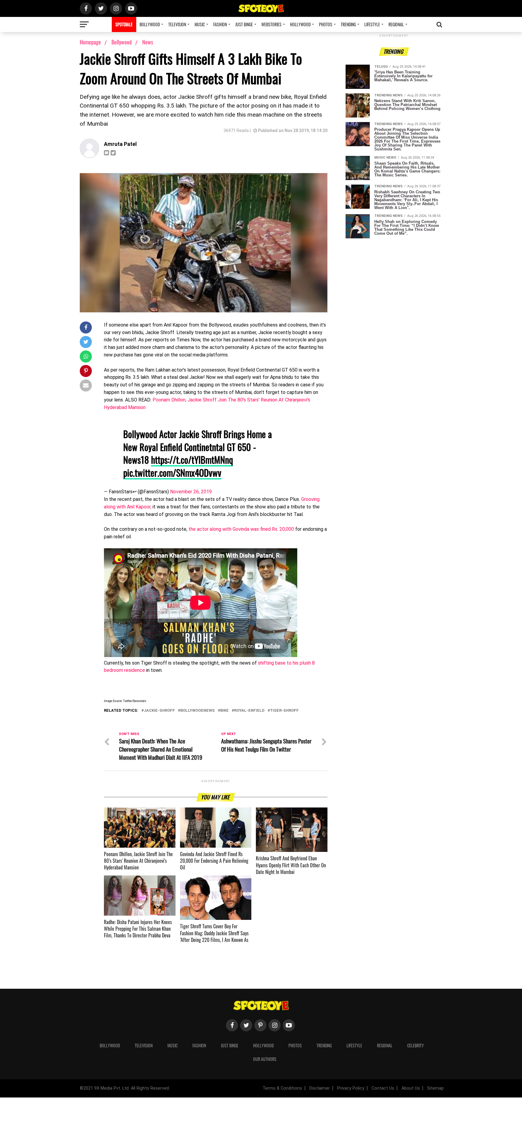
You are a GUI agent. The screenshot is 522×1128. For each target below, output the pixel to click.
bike (224, 711)
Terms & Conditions (282, 1088)
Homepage (90, 42)
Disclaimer (319, 1088)
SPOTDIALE (124, 24)
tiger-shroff (284, 711)
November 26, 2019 (191, 492)
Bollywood (150, 24)
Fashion (220, 24)
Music (200, 24)
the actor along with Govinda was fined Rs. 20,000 (241, 529)
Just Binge (244, 24)
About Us (410, 1088)
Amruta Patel (120, 144)
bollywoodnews (197, 711)
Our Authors (264, 1059)
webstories (271, 24)
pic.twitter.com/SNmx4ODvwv (172, 472)
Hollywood (300, 24)
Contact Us (383, 1088)
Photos (325, 24)
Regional (396, 24)
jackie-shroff (159, 711)
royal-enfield (249, 711)
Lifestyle (372, 24)
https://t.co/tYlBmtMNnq (192, 459)
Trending (348, 24)
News (147, 42)
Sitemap (435, 1088)
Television (177, 24)
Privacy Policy (350, 1088)
